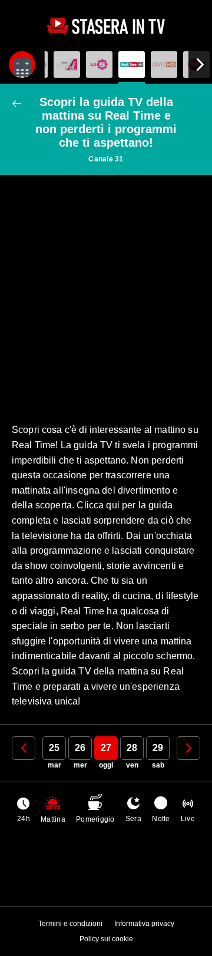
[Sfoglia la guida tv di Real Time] (131, 64)
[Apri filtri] (22, 64)
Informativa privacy (144, 923)
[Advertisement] (106, 296)
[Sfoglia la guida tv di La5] (99, 64)
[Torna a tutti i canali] (19, 104)
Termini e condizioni (70, 923)
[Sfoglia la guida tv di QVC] (164, 64)
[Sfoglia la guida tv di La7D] (67, 64)
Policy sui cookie (106, 939)
